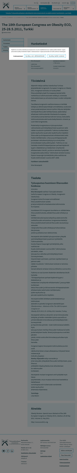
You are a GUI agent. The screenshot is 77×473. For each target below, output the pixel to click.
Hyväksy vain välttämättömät (35, 56)
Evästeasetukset (18, 56)
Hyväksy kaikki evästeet (56, 56)
